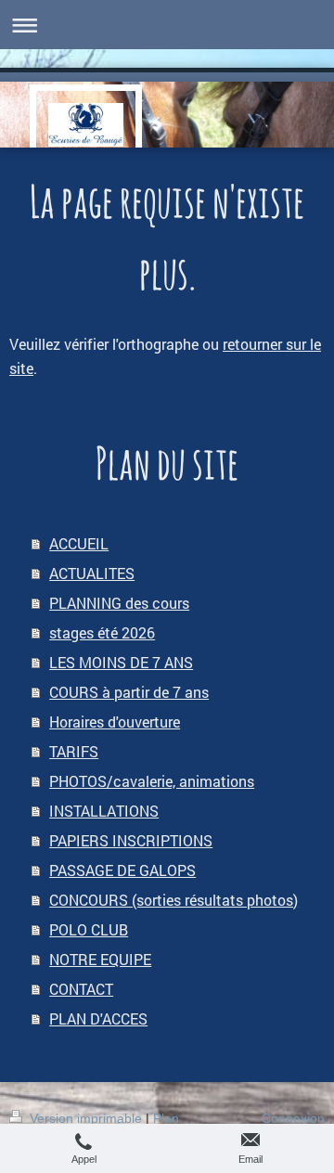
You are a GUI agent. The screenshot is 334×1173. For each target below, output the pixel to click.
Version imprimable (86, 1118)
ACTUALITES (92, 573)
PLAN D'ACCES (98, 1018)
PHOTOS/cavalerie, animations (151, 781)
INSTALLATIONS (104, 810)
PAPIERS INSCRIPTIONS (130, 840)
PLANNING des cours (119, 602)
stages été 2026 (102, 632)
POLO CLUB (88, 929)
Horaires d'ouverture (114, 721)
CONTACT (81, 989)
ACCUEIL (79, 543)
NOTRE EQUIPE (100, 959)
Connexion (293, 1118)
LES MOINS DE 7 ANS (121, 662)
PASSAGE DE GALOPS (122, 870)
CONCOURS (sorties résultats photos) (173, 899)
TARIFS (73, 751)
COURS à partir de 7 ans (129, 692)
